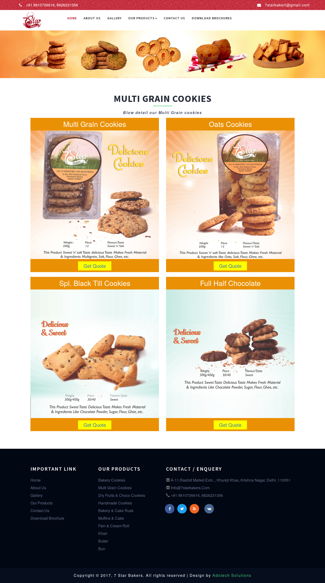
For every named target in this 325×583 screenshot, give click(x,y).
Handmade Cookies (115, 503)
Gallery (114, 18)
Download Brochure (47, 518)
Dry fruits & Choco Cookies (121, 495)
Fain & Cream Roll (113, 525)
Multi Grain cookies (115, 487)
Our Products (141, 18)
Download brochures (212, 18)
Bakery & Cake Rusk (115, 510)
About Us (92, 18)
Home (72, 18)
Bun (101, 548)
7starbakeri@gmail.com (287, 5)
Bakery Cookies (111, 480)
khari (102, 533)
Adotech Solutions (231, 575)
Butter (103, 541)
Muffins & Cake (111, 518)
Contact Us (174, 18)
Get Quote (95, 265)
